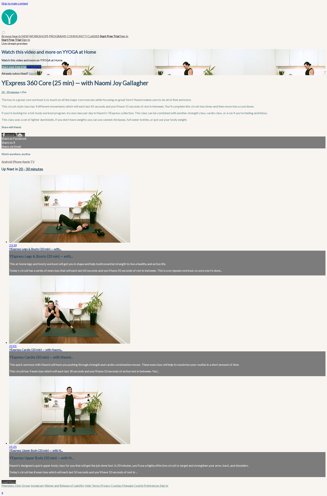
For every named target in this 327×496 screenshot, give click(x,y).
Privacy (105, 485)
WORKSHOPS (38, 36)
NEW (25, 36)
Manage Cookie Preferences (141, 485)
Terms (96, 485)
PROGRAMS (57, 36)
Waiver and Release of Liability (64, 485)
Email (21, 134)
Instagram (37, 485)
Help (88, 485)
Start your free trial (14, 67)
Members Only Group (16, 485)
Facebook (8, 134)
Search (16, 36)
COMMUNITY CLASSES (83, 36)
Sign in (124, 36)
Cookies (116, 485)
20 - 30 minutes (10, 92)
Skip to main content (15, 3)
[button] (3, 32)
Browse (7, 36)
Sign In (26, 39)
